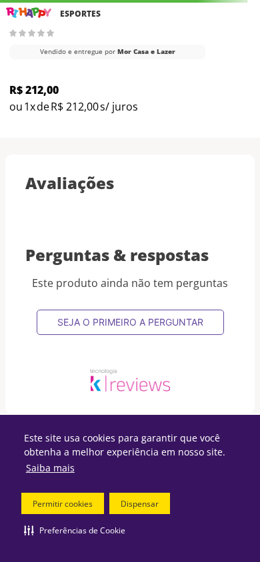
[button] (74, 530)
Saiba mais (50, 467)
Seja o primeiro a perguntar (130, 322)
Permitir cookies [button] (63, 503)
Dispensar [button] (140, 503)
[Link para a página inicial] (28, 13)
